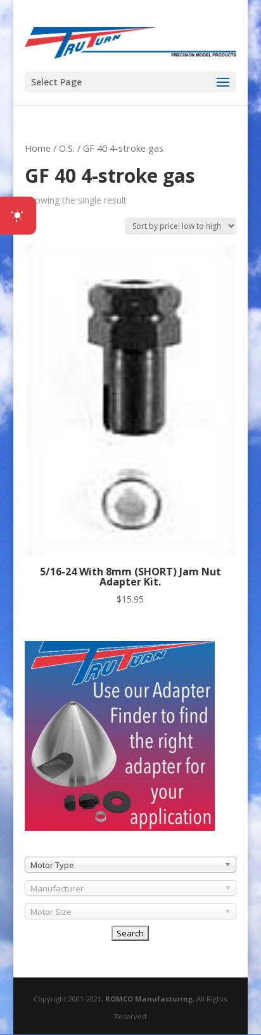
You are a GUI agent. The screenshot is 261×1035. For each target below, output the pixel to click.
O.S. (67, 148)
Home (38, 148)
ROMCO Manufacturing (149, 998)
